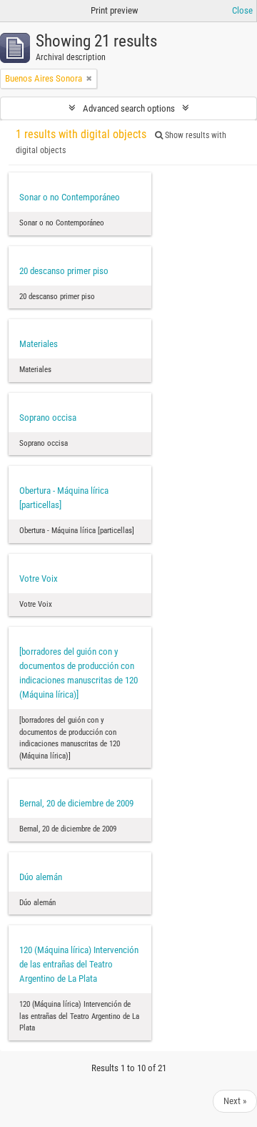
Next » (234, 1101)
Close (242, 10)
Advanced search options (129, 108)
